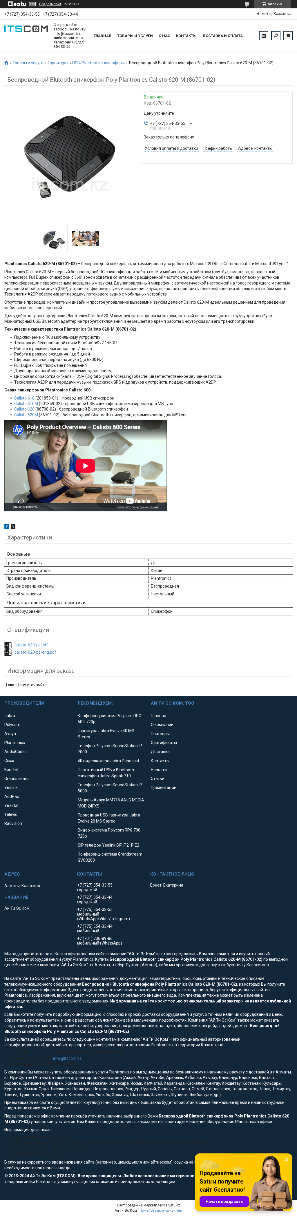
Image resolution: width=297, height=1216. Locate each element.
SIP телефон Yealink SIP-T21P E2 (108, 845)
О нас (164, 36)
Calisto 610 (24, 398)
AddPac (11, 796)
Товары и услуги (135, 36)
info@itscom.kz (67, 1058)
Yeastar (11, 805)
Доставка (160, 751)
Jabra (9, 715)
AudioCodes (15, 751)
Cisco (9, 760)
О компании (162, 724)
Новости (159, 769)
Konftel (11, 769)
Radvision (13, 823)
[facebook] (6, 527)
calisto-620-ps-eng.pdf (35, 652)
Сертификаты (164, 742)
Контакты (186, 36)
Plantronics (14, 742)
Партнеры (160, 733)
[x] (13, 527)
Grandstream (16, 778)
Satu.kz (174, 1205)
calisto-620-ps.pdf (31, 645)
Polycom (12, 724)
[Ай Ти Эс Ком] (26, 35)
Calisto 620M (26, 415)
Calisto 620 (24, 409)
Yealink (11, 787)
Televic (10, 814)
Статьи (157, 778)
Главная (102, 36)
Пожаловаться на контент (161, 1210)
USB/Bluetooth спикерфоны (98, 63)
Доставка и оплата (222, 36)
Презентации (163, 787)
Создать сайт (50, 4)
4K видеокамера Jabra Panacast (108, 761)
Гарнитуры (58, 63)
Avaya (10, 733)
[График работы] (263, 35)
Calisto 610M (26, 403)
